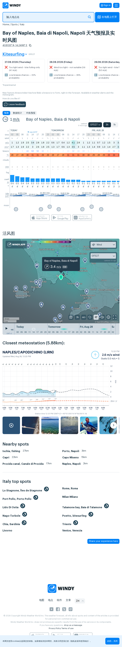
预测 (6, 113)
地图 (41, 600)
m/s (16, 119)
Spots (14, 24)
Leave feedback (17, 104)
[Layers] (71, 317)
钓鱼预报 (30, 113)
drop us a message (73, 625)
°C (8, 155)
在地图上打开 (109, 17)
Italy (22, 24)
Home (6, 24)
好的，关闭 (112, 641)
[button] (30, 45)
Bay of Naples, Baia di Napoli (53, 119)
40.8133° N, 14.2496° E (15, 45)
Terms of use (67, 628)
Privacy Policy (55, 628)
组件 (59, 600)
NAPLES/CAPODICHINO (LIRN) (28, 352)
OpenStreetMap (103, 322)
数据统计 (17, 113)
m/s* (7, 147)
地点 (50, 600)
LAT (7, 196)
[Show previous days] (11, 329)
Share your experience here (103, 541)
